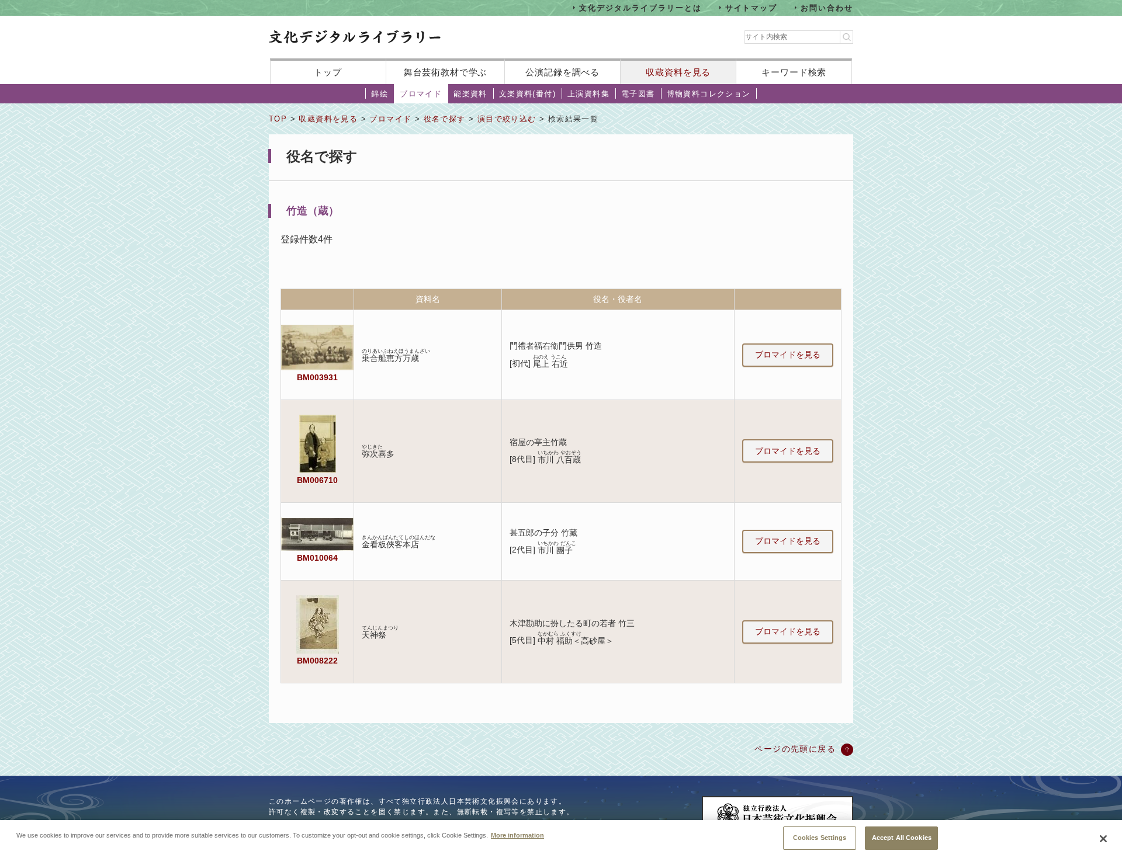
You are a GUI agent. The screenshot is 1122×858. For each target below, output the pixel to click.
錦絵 (379, 93)
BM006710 (317, 480)
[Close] (1103, 839)
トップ (328, 72)
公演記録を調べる (562, 72)
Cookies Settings (820, 837)
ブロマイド (421, 93)
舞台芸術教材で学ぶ (445, 72)
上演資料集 (588, 93)
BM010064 (317, 557)
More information (517, 834)
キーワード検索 (793, 72)
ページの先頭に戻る (795, 748)
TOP (278, 118)
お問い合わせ (827, 7)
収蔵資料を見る (678, 72)
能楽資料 (470, 93)
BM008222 (317, 660)
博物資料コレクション (709, 93)
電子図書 (638, 93)
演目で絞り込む (506, 118)
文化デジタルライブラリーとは (640, 7)
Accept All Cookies (901, 837)
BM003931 (317, 377)
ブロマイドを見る (787, 354)
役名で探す (445, 118)
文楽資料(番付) (527, 93)
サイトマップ (751, 7)
